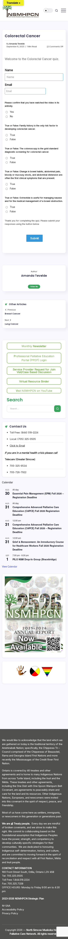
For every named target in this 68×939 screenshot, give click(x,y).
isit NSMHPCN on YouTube (34, 390)
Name (9, 70)
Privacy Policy (10, 913)
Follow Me (34, 286)
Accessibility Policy (13, 909)
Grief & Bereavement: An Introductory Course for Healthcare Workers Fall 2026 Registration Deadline (38, 545)
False (13, 139)
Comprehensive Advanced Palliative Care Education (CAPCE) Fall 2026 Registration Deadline (36, 510)
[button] (48, 10)
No (11, 116)
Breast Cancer (12, 313)
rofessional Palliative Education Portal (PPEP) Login (34, 358)
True (12, 135)
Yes (12, 111)
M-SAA (6, 905)
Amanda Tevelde (17, 44)
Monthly (34, 346)
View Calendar (9, 566)
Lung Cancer (11, 324)
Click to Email (17, 445)
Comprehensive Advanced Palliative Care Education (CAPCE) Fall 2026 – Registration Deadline (37, 528)
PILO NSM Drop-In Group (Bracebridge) (35, 559)
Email (8, 84)
